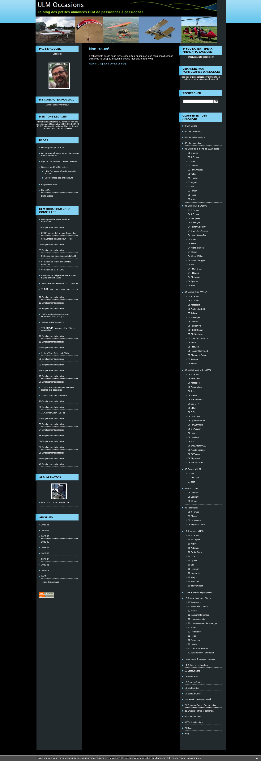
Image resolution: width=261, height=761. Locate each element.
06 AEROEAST (195, 378)
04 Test (191, 285)
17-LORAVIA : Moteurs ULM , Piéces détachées (58, 329)
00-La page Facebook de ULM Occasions (55, 220)
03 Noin (191, 186)
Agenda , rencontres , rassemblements (59, 161)
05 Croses (193, 321)
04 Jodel (192, 239)
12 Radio (192, 627)
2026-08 (45, 525)
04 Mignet (192, 252)
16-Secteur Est (192, 676)
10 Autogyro (193, 548)
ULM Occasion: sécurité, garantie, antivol (60, 172)
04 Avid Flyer (194, 222)
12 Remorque (194, 632)
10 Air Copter (194, 539)
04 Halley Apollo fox (197, 235)
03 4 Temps (193, 157)
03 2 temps (193, 153)
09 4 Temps (193, 512)
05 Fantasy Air (194, 326)
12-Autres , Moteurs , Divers (198, 598)
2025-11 (45, 576)
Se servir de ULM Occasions (54, 167)
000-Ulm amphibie (193, 716)
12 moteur (192, 644)
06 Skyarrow (194, 458)
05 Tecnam (193, 359)
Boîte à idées (47, 196)
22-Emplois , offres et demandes (200, 711)
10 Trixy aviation (195, 586)
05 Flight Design (195, 330)
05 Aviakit (192, 313)
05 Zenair (192, 363)
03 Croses (193, 165)
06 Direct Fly (194, 416)
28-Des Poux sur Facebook (54, 395)
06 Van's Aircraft (195, 462)
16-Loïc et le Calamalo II (52, 322)
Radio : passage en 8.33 (52, 147)
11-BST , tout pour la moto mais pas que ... (59, 290)
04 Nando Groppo (196, 260)
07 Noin (191, 473)
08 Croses (193, 493)
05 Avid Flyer (194, 317)
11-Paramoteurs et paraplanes (199, 592)
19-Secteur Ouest (193, 694)
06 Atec (191, 391)
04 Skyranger (194, 277)
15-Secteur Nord (192, 671)
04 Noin (191, 264)
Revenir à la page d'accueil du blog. (107, 63)
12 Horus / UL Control (198, 606)
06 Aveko (192, 395)
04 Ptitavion (193, 273)
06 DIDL (192, 412)
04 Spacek (193, 281)
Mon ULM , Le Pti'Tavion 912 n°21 (56, 502)
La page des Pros (49, 184)
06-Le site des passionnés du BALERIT (59, 256)
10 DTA (191, 556)
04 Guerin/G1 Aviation (198, 231)
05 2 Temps (193, 296)
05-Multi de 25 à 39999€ (196, 292)
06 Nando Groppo (196, 450)
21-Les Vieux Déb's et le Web (55, 353)
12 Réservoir (194, 640)
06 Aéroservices (195, 399)
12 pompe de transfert (198, 648)
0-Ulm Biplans (191, 126)
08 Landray (193, 497)
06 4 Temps (193, 374)
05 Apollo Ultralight (196, 309)
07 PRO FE (193, 477)
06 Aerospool (194, 383)
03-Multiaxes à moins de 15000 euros (202, 149)
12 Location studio (196, 619)
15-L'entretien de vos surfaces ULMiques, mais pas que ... (55, 315)
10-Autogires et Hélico (195, 531)
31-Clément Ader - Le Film (53, 413)
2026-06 (45, 536)
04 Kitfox (192, 243)
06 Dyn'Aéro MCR (196, 420)
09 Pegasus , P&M (196, 524)
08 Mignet (192, 501)
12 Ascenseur (194, 602)
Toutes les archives (50, 582)
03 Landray (193, 178)
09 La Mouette (194, 520)
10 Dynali (192, 560)
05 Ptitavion (193, 347)
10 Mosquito (193, 581)
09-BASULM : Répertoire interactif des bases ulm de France (59, 276)
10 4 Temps (193, 535)
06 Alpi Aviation (195, 387)
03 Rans (192, 195)
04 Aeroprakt (194, 218)
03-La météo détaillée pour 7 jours (57, 239)
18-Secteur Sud (192, 688)
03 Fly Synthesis (195, 170)
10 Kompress (194, 573)
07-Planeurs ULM (193, 469)
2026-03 (45, 553)
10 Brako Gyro (195, 552)
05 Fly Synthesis (195, 334)
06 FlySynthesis (195, 425)
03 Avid (191, 161)
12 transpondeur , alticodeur (201, 653)
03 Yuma (192, 199)
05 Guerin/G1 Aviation (198, 338)
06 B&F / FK (193, 404)
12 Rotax (192, 636)
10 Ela (191, 565)
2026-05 (45, 542)
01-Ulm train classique (195, 137)
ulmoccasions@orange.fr (57, 105)
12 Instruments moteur (198, 615)
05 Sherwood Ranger (198, 355)
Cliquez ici (57, 54)
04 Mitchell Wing (195, 256)
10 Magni (192, 577)
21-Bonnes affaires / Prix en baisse (201, 705)
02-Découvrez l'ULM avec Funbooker (58, 233)
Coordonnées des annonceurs (59, 178)
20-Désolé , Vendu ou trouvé (198, 699)
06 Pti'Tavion (194, 454)
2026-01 (45, 565)
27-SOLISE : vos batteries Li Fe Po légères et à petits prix (57, 388)
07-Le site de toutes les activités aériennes (56, 263)
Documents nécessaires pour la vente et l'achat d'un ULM (60, 154)
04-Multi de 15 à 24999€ (196, 206)
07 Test (191, 482)
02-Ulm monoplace (193, 143)
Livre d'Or (45, 190)
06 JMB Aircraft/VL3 (197, 446)
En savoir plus (193, 758)
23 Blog (188, 728)
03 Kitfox (192, 174)
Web (187, 734)
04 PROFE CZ (195, 269)
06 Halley (192, 433)
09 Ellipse (192, 516)
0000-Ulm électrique (194, 722)
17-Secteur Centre (193, 682)
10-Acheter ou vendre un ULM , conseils (60, 283)
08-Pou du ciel (191, 488)
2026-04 (45, 547)
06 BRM (191, 408)
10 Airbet (192, 544)
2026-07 (45, 530)
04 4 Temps (193, 214)
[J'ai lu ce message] (257, 758)
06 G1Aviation (194, 429)
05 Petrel (192, 342)
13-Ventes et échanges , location (200, 659)
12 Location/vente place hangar (202, 623)
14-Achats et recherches (196, 665)
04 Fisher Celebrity (197, 227)
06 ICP (191, 441)
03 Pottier (192, 191)
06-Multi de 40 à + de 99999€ (198, 370)
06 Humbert (193, 437)
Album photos (50, 477)
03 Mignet (192, 182)
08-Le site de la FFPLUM (52, 270)
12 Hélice (192, 611)
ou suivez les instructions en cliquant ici (202, 78)
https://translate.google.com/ (201, 57)
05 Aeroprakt (194, 305)
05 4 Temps (193, 300)
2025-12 (45, 570)
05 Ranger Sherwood (198, 351)
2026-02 (45, 559)
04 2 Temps (193, 210)
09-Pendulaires (192, 508)
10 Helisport (193, 569)
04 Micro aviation (196, 248)
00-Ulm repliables (193, 131)
